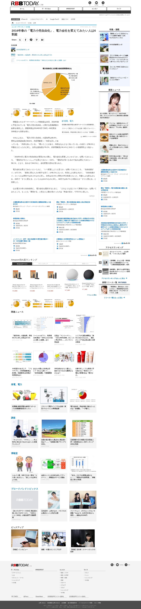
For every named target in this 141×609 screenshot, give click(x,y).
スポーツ (63, 582)
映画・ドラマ (64, 572)
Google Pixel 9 (54, 19)
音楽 (62, 580)
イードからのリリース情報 (85, 602)
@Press (26, 596)
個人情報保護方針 (72, 602)
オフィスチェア (43, 263)
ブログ (63, 587)
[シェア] (25, 40)
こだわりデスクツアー (36, 19)
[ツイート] (20, 40)
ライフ (119, 8)
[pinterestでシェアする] (36, 40)
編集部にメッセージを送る (90, 136)
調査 (13, 418)
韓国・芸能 (64, 577)
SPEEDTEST (70, 8)
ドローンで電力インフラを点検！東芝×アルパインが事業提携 (82, 128)
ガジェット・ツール (17, 577)
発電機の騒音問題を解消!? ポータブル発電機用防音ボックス (81, 124)
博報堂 (14, 453)
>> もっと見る (92, 295)
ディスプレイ (64, 263)
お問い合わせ (42, 602)
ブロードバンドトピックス (24, 489)
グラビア (63, 585)
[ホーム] (12, 23)
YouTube (121, 564)
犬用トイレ (85, 263)
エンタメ (95, 8)
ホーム (22, 8)
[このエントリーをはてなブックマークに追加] (42, 40)
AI (46, 19)
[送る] (31, 40)
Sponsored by (84, 255)
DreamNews (39, 596)
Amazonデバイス (22, 264)
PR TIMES (14, 596)
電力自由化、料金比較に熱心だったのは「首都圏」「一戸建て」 (83, 132)
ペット (87, 575)
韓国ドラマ (65, 19)
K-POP (73, 19)
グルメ (87, 572)
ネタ (13, 575)
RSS (129, 564)
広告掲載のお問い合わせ (53, 602)
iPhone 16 (24, 19)
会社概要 (64, 602)
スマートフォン (16, 572)
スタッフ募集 (97, 602)
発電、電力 (68, 121)
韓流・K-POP (64, 575)
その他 (14, 582)
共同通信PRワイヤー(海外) (77, 596)
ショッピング (16, 580)
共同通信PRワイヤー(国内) (56, 596)
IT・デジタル (46, 8)
